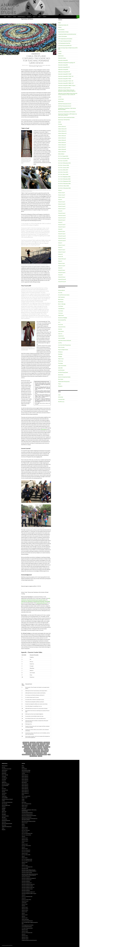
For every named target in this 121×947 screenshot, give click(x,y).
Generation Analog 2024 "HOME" (64, 74)
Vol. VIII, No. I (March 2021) (63, 185)
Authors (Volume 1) (62, 126)
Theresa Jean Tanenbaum (41, 754)
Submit (39, 16)
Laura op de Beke (61, 338)
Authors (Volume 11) (62, 131)
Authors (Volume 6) (62, 144)
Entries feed (60, 397)
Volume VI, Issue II (61, 251)
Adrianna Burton (61, 290)
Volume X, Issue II (61, 265)
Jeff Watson (27, 748)
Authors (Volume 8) (62, 149)
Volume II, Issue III (61, 204)
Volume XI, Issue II (61, 272)
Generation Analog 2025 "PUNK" (64, 78)
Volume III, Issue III (61, 215)
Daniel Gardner (34, 65)
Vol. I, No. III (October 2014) (63, 158)
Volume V (60, 242)
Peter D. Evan (61, 358)
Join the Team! (61, 99)
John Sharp (40, 748)
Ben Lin (30, 743)
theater (33, 754)
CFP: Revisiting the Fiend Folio (64, 43)
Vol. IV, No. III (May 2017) (63, 169)
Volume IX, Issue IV (62, 240)
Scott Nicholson (61, 370)
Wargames (60, 386)
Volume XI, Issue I (61, 270)
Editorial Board (61, 153)
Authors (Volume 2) (62, 135)
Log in (59, 394)
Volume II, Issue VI (61, 208)
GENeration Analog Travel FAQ (64, 87)
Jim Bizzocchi (33, 748)
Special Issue (60, 374)
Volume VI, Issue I (61, 249)
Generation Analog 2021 (63, 60)
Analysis (60, 27)
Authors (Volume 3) (62, 137)
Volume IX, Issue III (62, 236)
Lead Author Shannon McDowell (64, 340)
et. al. (59, 322)
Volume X (60, 261)
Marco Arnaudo (61, 347)
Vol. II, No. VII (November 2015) (64, 163)
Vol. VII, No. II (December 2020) (64, 183)
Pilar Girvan (60, 361)
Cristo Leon (60, 313)
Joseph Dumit (61, 335)
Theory (59, 383)
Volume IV (60, 222)
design (47, 745)
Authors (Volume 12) (62, 133)
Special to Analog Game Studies (64, 377)
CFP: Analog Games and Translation (65, 38)
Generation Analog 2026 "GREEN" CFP (66, 83)
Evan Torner (60, 324)
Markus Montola (28, 751)
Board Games (60, 299)
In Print (14, 16)
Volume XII (60, 274)
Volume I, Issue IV (61, 194)
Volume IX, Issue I (61, 231)
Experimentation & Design (63, 31)
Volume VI (60, 247)
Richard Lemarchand (27, 754)
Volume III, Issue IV (62, 217)
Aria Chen (60, 292)
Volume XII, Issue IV (62, 281)
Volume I (60, 190)
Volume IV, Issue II (61, 224)
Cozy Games (60, 310)
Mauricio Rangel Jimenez (63, 349)
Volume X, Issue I (61, 263)
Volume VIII (60, 256)
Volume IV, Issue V (61, 226)
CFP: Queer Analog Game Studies (64, 41)
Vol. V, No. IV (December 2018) (64, 179)
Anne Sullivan (39, 742)
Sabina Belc (60, 367)
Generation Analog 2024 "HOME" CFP (65, 76)
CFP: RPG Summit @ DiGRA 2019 (64, 45)
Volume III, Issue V (61, 220)
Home (5, 16)
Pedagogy (60, 356)
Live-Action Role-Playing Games (64, 345)
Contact (44, 16)
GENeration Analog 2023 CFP (64, 71)
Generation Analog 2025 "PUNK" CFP (65, 80)
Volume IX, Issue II (61, 233)
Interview (60, 329)
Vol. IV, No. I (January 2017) (63, 167)
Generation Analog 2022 (63, 64)
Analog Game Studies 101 (63, 25)
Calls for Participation (62, 36)
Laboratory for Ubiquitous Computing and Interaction (33, 601)
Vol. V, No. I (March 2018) (63, 174)
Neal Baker (60, 354)
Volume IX (60, 229)
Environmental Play (36, 53)
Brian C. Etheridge (61, 304)
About (34, 16)
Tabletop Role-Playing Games (64, 381)
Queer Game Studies (62, 365)
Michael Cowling (42, 65)
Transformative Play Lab (41, 602)
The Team (29, 16)
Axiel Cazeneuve (61, 297)
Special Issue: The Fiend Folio (64, 119)
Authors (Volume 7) (62, 147)
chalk (48, 743)
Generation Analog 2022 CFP (64, 67)
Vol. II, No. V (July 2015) (62, 160)
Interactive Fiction (61, 326)
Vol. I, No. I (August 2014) (63, 156)
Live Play (60, 342)
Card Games (60, 306)
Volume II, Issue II (61, 201)
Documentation (61, 29)
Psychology (60, 363)
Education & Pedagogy (62, 317)
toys (49, 754)
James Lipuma (61, 331)
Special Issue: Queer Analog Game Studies (66, 117)
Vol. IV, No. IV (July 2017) (63, 172)
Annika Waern (46, 742)
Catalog (9, 16)
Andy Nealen (33, 742)
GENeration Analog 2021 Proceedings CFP (66, 62)
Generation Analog (21, 16)
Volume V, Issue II (61, 245)
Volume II (60, 199)
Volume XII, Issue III (62, 279)
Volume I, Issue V (61, 197)
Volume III (60, 210)
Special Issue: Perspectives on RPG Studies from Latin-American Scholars (67, 114)
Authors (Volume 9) (62, 151)
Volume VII (60, 254)
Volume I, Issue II (61, 192)
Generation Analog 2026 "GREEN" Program (66, 85)
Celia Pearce (43, 743)
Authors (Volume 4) (62, 140)
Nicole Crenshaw (44, 751)
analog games (26, 742)
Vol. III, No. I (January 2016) (63, 165)
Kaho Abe (46, 748)
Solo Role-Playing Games (63, 372)
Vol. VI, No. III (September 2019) (64, 181)
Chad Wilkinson (61, 308)
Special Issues (61, 55)
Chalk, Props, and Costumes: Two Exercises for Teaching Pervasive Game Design (36, 59)
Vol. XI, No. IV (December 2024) (64, 188)
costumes (34, 745)
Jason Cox (60, 333)
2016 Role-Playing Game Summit (64, 103)
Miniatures (60, 351)
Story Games (60, 379)
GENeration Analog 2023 (63, 69)
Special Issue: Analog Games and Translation (66, 111)
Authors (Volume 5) (62, 142)
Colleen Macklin (28, 745)
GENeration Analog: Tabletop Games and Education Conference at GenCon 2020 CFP (66, 90)
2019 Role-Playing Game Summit (64, 106)
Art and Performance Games (63, 294)
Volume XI (60, 267)
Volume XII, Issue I (61, 277)
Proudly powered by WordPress (7, 945)
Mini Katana (43, 429)
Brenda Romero (36, 743)
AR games (25, 743)
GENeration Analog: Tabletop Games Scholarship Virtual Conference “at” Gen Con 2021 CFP (67, 94)
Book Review (60, 301)
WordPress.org (61, 401)
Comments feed (61, 399)
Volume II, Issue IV (61, 206)
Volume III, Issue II (61, 213)
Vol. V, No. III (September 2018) (64, 176)
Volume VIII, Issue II (62, 258)
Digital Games (61, 315)
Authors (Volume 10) (62, 128)
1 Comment (40, 66)
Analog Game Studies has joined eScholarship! (67, 34)
